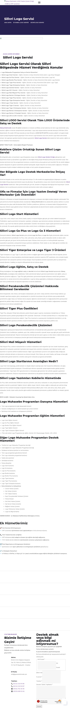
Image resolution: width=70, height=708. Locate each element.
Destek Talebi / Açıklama (44, 684)
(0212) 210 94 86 (18, 684)
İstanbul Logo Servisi (21, 22)
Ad (57, 663)
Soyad (58, 667)
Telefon (39, 681)
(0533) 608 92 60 (18, 691)
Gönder (39, 706)
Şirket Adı (39, 673)
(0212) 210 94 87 (18, 686)
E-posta (39, 677)
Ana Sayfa (7, 22)
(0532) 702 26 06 (18, 689)
